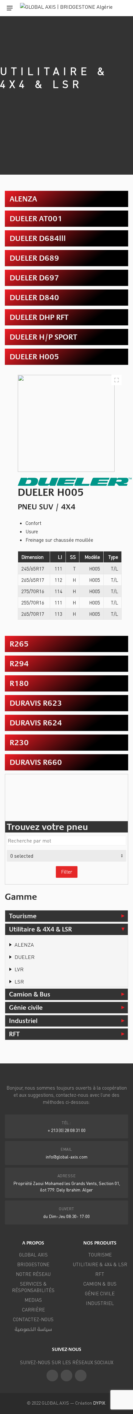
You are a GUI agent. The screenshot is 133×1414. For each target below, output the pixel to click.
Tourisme (22, 916)
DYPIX (99, 1403)
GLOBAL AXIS (33, 1254)
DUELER (25, 956)
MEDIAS (33, 1300)
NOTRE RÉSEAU (33, 1274)
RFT (14, 1034)
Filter (66, 871)
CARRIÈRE (33, 1309)
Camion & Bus (29, 994)
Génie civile (26, 1007)
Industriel (23, 1021)
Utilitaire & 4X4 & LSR (40, 929)
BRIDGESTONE (33, 1264)
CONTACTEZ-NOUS (33, 1319)
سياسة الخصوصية (33, 1329)
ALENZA (24, 944)
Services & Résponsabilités (33, 1286)
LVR (19, 969)
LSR (19, 981)
